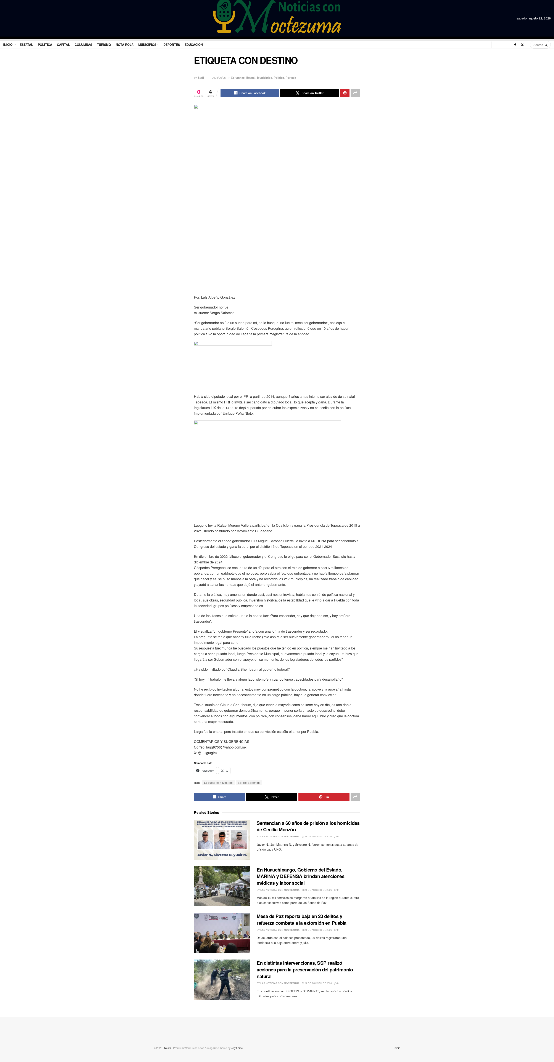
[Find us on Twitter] (522, 44)
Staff (201, 77)
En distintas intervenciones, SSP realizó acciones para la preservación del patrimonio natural (305, 969)
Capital (63, 44)
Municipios (147, 44)
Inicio (8, 44)
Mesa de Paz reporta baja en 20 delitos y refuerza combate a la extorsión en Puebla (301, 919)
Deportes (171, 44)
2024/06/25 (219, 77)
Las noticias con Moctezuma (280, 836)
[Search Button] (547, 45)
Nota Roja (125, 44)
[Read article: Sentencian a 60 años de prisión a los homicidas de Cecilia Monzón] (222, 840)
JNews (167, 1048)
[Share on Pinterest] (344, 93)
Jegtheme (237, 1048)
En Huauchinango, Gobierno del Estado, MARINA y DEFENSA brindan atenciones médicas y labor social (301, 876)
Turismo (104, 44)
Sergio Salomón (249, 782)
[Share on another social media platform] (355, 93)
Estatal (26, 44)
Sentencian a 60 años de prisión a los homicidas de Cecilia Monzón (308, 826)
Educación (194, 44)
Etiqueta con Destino (218, 782)
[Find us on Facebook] (515, 44)
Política (45, 44)
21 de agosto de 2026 (318, 836)
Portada (291, 77)
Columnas (83, 44)
